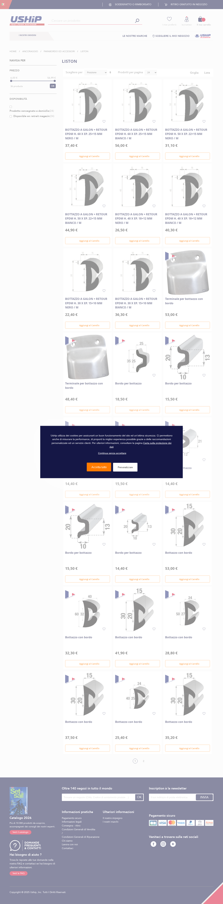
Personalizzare (125, 467)
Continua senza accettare (112, 453)
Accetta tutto (99, 467)
